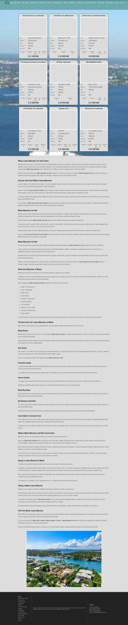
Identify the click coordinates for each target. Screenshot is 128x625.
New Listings (25, 2)
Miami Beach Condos (15, 2)
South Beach (42, 2)
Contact (122, 2)
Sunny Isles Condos (57, 2)
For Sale (117, 2)
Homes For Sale (34, 2)
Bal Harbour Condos (91, 2)
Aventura (66, 2)
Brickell (49, 2)
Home (7, 2)
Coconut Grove (80, 2)
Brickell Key (72, 2)
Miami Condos (109, 2)
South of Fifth (101, 2)
